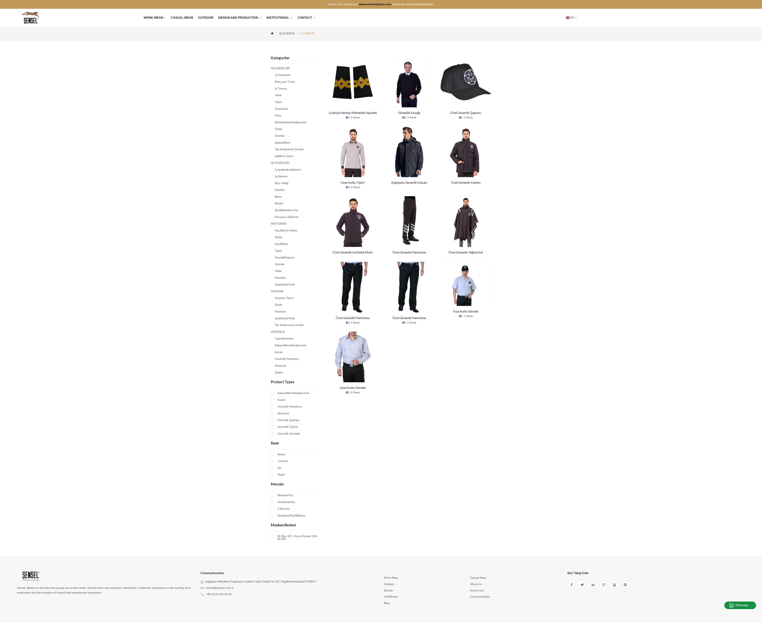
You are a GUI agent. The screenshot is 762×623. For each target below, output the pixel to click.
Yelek (278, 95)
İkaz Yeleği (281, 183)
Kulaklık (280, 189)
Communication (480, 596)
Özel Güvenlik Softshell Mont (353, 252)
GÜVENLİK (278, 331)
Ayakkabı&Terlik (285, 284)
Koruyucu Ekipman (286, 216)
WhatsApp (741, 605)
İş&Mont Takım (284, 156)
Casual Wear (478, 577)
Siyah (281, 474)
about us (476, 584)
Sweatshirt (281, 108)
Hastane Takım (284, 298)
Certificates (391, 596)
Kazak (279, 352)
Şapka (279, 372)
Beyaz (281, 454)
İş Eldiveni (281, 176)
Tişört (278, 102)
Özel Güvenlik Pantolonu (409, 252)
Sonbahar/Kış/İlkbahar (292, 515)
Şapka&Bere (283, 142)
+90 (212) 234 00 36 (219, 594)
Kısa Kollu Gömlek (465, 311)
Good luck (477, 590)
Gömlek (280, 135)
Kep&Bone (281, 244)
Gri (279, 467)
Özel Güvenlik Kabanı (466, 182)
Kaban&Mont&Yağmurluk (290, 345)
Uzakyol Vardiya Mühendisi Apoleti (353, 113)
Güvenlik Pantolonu (287, 358)
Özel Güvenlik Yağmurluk (465, 252)
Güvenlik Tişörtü (288, 426)
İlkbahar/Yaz (285, 495)
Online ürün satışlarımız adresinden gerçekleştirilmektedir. (381, 4)
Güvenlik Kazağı (409, 113)
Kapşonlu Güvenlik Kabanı (409, 182)
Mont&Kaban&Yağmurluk (290, 122)
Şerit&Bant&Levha (286, 210)
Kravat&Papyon (284, 257)
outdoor (389, 584)
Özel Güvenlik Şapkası (465, 113)
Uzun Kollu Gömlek (353, 387)
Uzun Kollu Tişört (353, 182)
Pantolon (280, 277)
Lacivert (283, 461)
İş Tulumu (281, 88)
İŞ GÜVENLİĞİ (280, 162)
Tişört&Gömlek (284, 338)
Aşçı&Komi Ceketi (286, 230)
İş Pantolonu (283, 75)
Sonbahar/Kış (286, 502)
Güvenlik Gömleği (289, 433)
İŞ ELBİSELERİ (280, 68)
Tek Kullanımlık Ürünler (289, 149)
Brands (388, 590)
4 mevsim (284, 508)
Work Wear (391, 577)
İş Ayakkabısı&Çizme (288, 169)
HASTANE (277, 291)
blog (387, 603)
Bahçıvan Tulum (285, 81)
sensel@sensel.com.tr (220, 587)
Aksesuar (281, 365)
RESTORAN (278, 223)
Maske (279, 203)
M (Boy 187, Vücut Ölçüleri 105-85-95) (298, 537)
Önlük (278, 129)
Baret (278, 196)
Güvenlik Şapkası (288, 420)
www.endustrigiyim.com (375, 4)
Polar (278, 115)
